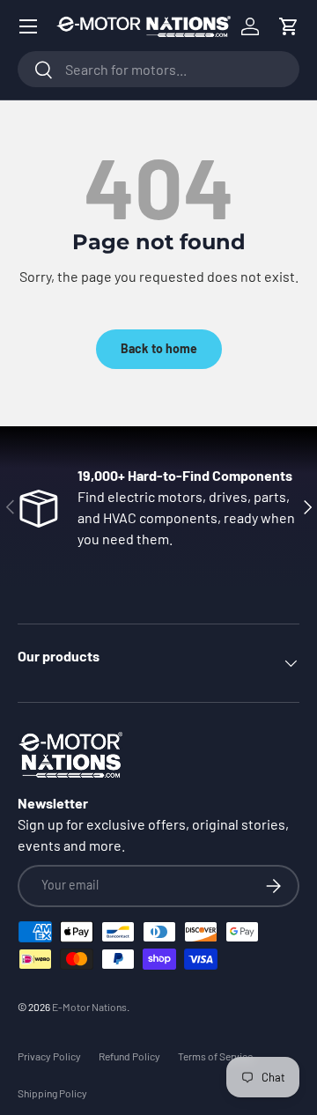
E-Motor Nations (89, 1007)
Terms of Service (215, 1056)
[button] (288, 26)
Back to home (159, 348)
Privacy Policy (49, 1056)
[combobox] (158, 69)
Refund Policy (129, 1056)
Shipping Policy (52, 1093)
